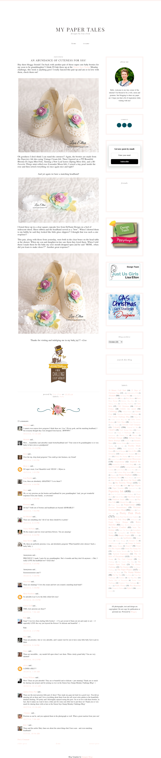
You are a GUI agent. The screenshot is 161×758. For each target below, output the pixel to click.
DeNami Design (115, 437)
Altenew (112, 395)
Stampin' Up (133, 541)
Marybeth (26, 425)
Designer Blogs (87, 757)
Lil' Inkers (137, 472)
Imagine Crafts (115, 459)
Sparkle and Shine (114, 538)
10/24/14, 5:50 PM (31, 588)
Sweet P (129, 546)
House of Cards (135, 456)
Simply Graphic (124, 535)
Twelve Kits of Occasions (118, 580)
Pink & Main (119, 497)
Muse (110, 483)
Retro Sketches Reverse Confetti (130, 525)
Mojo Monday (115, 480)
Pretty (132, 510)
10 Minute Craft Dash (117, 390)
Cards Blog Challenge (127, 404)
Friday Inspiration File (130, 448)
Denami (135, 435)
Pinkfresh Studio (118, 499)
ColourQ (116, 427)
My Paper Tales (80, 29)
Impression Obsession (131, 458)
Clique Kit (137, 417)
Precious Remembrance (118, 507)
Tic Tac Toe (117, 575)
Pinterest (131, 499)
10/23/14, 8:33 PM (31, 523)
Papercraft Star (133, 488)
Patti (25, 618)
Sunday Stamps (117, 546)
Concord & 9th (132, 427)
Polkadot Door (124, 502)
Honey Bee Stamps (121, 456)
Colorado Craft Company (131, 424)
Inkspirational (119, 461)
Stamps (123, 543)
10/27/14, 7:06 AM (31, 719)
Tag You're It (135, 551)
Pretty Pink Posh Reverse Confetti (126, 517)
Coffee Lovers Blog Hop (119, 419)
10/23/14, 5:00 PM (31, 498)
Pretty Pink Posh (130, 513)
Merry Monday (129, 478)
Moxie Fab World (130, 480)
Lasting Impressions (131, 467)
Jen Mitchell (27, 516)
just (137, 464)
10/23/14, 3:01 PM (31, 472)
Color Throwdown (134, 422)
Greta (25, 454)
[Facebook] (119, 127)
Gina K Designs (120, 451)
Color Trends (115, 425)
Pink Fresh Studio (134, 497)
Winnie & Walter (118, 588)
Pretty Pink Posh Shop (117, 519)
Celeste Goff (27, 605)
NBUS (125, 485)
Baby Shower (130, 398)
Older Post (22, 743)
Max (139, 475)
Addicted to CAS (132, 393)
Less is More (131, 470)
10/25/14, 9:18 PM (31, 645)
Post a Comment (23, 739)
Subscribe (124, 161)
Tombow (122, 578)
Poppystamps (129, 504)
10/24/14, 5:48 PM (31, 575)
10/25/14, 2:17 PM (31, 631)
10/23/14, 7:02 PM (31, 511)
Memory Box (115, 477)
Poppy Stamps (115, 505)
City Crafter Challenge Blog (119, 417)
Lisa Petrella (27, 478)
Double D (128, 441)
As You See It (136, 396)
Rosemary (26, 504)
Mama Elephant (125, 474)
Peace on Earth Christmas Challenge (122, 494)
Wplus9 (129, 588)
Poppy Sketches (135, 502)
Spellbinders (127, 538)
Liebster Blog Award (124, 472)
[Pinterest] (124, 127)
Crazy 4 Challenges (124, 433)
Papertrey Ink (116, 491)
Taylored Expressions (121, 554)
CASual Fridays (127, 411)
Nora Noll (26, 581)
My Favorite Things (123, 482)
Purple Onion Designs (118, 522)
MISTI (138, 478)
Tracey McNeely (29, 528)
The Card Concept (125, 559)
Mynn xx (26, 466)
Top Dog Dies (132, 578)
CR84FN (112, 430)
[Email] (129, 127)
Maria (25, 490)
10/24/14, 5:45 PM (31, 563)
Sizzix (136, 535)
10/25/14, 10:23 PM (32, 659)
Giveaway (112, 454)
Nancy (25, 651)
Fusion (111, 451)
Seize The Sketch (124, 530)
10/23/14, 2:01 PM (31, 460)
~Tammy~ (27, 713)
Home (74, 43)
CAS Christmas (123, 406)
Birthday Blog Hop (127, 401)
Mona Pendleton (29, 593)
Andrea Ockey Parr (30, 692)
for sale (120, 446)
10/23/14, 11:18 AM (32, 433)
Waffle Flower (120, 585)
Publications (134, 519)
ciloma (25, 665)
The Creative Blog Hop (126, 562)
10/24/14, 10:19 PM (32, 600)
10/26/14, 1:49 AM (31, 671)
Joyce (25, 636)
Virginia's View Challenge (127, 583)
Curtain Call (123, 435)
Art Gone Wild (125, 396)
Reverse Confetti (119, 527)
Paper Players (135, 485)
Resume (86, 43)
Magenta (113, 475)
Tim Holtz (129, 575)
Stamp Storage (120, 541)
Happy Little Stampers (127, 454)
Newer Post (94, 743)
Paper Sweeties (118, 488)
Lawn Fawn (120, 470)
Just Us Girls (114, 466)
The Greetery (124, 567)
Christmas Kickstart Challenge (127, 414)
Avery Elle (114, 398)
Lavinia (111, 470)
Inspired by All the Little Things (123, 464)
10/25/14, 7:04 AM (31, 612)
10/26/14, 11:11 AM (32, 686)
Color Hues (121, 422)
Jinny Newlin (28, 540)
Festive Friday (121, 443)
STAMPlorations (113, 543)
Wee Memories (135, 585)
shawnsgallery (122, 533)
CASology (113, 411)
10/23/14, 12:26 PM (32, 448)
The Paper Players (124, 569)
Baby (62, 396)
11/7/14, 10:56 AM (31, 733)
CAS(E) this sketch (128, 409)
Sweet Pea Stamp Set (132, 548)
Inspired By (135, 461)
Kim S (25, 725)
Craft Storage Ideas (126, 430)
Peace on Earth (135, 492)
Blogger (133, 611)
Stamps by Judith (134, 543)
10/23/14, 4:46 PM (31, 484)
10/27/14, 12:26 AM (32, 707)
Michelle (26, 439)
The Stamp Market (132, 572)
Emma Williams (29, 677)
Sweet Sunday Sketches (119, 551)
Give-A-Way (132, 451)
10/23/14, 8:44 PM (31, 535)
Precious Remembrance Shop (124, 508)
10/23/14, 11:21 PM (32, 549)
